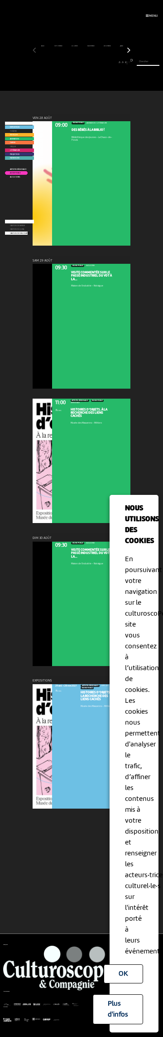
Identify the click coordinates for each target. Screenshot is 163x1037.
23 (103, 62)
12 (69, 62)
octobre (75, 46)
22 (100, 62)
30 (125, 62)
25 (110, 62)
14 (75, 62)
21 (97, 62)
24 (107, 62)
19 (90, 62)
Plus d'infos (118, 1009)
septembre (58, 46)
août (43, 46)
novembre (91, 46)
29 (123, 62)
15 (78, 62)
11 (66, 62)
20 (94, 62)
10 (62, 62)
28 (119, 62)
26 (113, 62)
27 (116, 62)
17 (84, 62)
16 (81, 62)
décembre (107, 46)
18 (87, 62)
